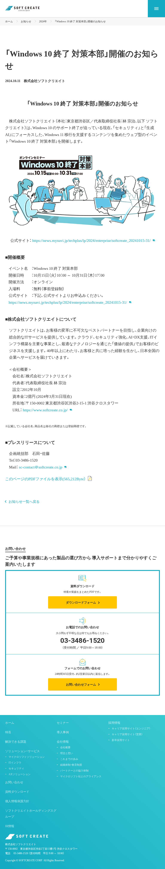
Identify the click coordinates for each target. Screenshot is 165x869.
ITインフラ (15, 762)
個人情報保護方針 (17, 801)
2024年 (43, 21)
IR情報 (9, 826)
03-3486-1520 (21, 853)
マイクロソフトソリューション (27, 757)
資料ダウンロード (17, 791)
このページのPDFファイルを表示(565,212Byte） (45, 479)
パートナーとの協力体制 (74, 770)
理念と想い (66, 753)
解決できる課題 (15, 741)
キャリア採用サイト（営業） (127, 734)
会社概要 (65, 747)
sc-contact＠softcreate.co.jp (40, 467)
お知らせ (26, 21)
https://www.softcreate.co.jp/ (45, 410)
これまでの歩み (69, 759)
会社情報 (63, 741)
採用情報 (114, 722)
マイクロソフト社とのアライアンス (80, 776)
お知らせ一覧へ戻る (24, 501)
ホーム (9, 21)
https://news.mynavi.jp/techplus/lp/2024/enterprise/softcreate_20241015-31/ (91, 240)
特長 (8, 732)
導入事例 (63, 732)
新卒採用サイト (121, 740)
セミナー (63, 722)
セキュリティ (16, 768)
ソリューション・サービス (22, 751)
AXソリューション (20, 774)
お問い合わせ (14, 782)
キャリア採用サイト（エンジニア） (131, 728)
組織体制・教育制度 (71, 765)
